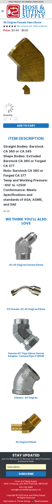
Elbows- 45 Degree (25, 397)
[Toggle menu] (2, 11)
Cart (48, 11)
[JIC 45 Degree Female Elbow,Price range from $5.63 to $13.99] (26, 246)
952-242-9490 (26, 487)
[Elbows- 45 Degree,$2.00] (26, 379)
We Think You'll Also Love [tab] (25, 221)
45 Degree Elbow (26, 442)
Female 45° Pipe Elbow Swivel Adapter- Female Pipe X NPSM (26, 354)
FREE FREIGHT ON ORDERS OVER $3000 (26, 2)
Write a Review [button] (40, 26)
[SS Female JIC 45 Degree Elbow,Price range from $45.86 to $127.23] (26, 290)
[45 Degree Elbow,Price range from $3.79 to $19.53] (26, 423)
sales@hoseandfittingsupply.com (26, 489)
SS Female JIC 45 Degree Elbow (26, 309)
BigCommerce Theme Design (17, 501)
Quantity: (8, 115)
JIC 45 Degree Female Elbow (26, 265)
